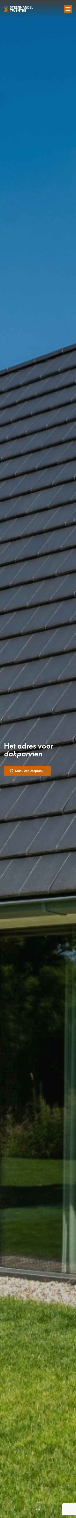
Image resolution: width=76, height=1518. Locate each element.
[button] (68, 9)
